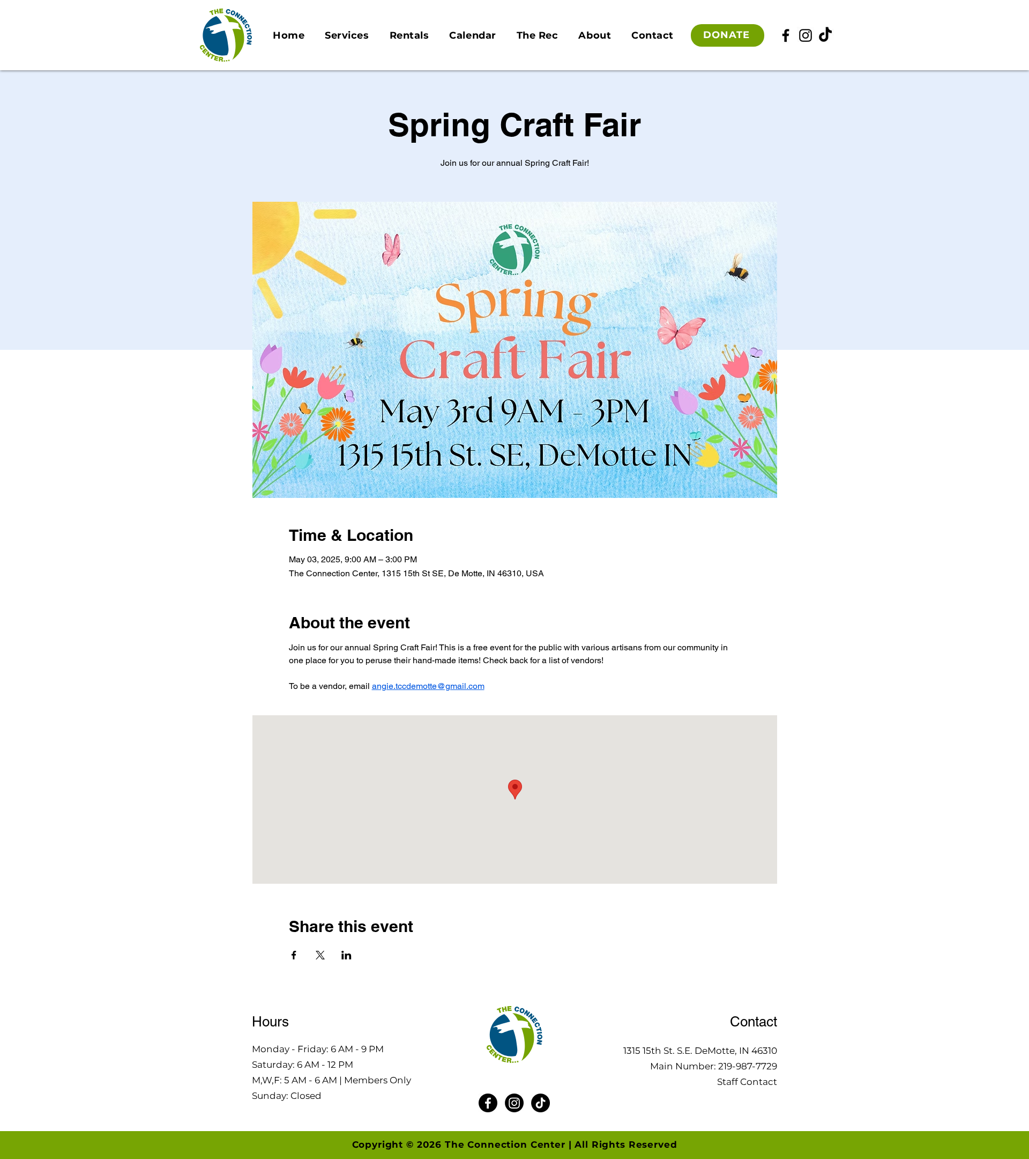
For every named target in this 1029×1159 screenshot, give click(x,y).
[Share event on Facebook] (294, 955)
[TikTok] (825, 35)
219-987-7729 (747, 1066)
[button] (347, 35)
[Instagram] (805, 35)
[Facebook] (785, 35)
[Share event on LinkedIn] (346, 955)
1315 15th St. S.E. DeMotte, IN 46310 (700, 1050)
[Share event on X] (320, 955)
